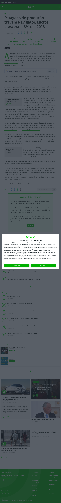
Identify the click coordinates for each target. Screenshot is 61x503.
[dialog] (30, 251)
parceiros (17, 242)
